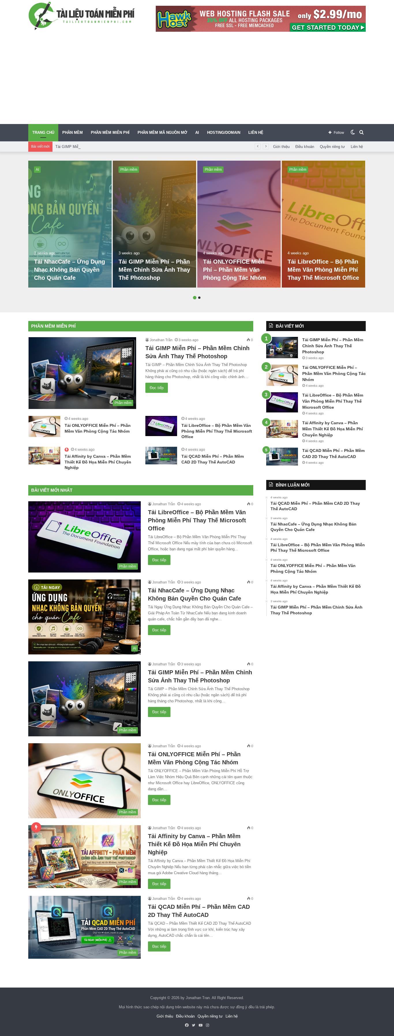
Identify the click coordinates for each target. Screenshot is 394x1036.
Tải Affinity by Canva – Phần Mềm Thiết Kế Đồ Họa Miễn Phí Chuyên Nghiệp (98, 462)
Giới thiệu (281, 146)
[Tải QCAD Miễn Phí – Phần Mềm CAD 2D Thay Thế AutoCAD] (161, 455)
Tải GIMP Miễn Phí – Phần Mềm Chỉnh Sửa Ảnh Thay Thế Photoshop (114, 146)
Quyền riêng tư (332, 146)
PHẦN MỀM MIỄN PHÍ (110, 132)
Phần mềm (128, 170)
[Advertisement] (197, 80)
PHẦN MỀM (72, 132)
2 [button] (199, 297)
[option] (70, 224)
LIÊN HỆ (255, 132)
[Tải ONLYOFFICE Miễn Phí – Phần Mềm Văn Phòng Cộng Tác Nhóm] (239, 224)
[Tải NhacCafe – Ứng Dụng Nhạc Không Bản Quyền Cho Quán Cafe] (70, 224)
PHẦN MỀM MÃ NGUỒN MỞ (162, 132)
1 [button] (194, 297)
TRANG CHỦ (43, 132)
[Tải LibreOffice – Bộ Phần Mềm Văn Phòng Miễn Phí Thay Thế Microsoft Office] (323, 224)
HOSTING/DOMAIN (223, 132)
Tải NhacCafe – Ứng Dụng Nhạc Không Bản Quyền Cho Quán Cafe (69, 269)
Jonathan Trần (161, 340)
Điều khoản (304, 146)
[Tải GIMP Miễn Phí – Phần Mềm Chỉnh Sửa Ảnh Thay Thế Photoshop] (154, 224)
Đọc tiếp (157, 388)
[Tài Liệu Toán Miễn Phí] (81, 15)
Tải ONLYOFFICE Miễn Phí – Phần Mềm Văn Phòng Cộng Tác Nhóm (234, 269)
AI (197, 132)
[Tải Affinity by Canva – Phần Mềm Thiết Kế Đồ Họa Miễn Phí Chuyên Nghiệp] (44, 455)
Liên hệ (357, 146)
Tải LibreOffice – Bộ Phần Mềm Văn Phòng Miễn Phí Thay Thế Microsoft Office (323, 269)
